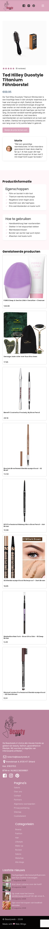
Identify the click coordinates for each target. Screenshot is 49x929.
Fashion (18, 833)
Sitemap (17, 812)
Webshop (19, 858)
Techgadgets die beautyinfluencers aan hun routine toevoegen (28, 876)
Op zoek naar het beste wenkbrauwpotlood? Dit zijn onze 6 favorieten (28, 896)
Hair (17, 837)
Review (18, 850)
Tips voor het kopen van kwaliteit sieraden (27, 903)
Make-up (19, 846)
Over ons (18, 791)
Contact (17, 795)
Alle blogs (19, 862)
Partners (18, 799)
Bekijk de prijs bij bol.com (16, 130)
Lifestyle (19, 841)
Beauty (18, 829)
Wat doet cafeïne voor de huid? (27, 884)
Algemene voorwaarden (24, 804)
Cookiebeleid (20, 816)
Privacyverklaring (21, 808)
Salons (17, 787)
